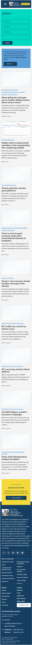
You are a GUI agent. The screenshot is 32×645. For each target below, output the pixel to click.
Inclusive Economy (7, 572)
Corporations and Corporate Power (6, 568)
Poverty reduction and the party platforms (14, 189)
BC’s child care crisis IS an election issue (14, 327)
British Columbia (6, 89)
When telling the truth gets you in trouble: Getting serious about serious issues (16, 100)
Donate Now (25, 4)
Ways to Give (21, 601)
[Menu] (5, 4)
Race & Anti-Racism (22, 577)
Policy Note (4, 94)
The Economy (11, 139)
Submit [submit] (7, 43)
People (19, 593)
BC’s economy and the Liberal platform (16, 370)
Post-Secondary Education (21, 570)
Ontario (4, 602)
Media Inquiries (9, 626)
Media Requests (21, 598)
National (4, 590)
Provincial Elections (12, 94)
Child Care (20, 566)
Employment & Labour (7, 228)
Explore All (19, 583)
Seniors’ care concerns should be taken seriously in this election (16, 283)
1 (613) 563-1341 (18, 630)
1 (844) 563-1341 (18, 632)
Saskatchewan (6, 596)
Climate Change (14, 89)
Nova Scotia (5, 605)
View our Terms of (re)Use (7, 641)
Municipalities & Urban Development (23, 562)
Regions (4, 587)
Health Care (5, 278)
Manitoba (4, 599)
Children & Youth (6, 323)
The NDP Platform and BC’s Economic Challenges (14, 413)
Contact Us (20, 596)
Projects (19, 587)
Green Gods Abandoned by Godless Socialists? (14, 457)
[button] (16, 21)
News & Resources (8, 559)
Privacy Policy (17, 641)
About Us (20, 590)
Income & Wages (20, 92)
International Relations (8, 578)
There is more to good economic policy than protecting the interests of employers (14, 237)
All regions (6, 620)
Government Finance (7, 575)
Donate (9, 64)
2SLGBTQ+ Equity (22, 574)
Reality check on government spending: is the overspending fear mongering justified (16, 145)
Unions (3, 565)
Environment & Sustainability (9, 92)
